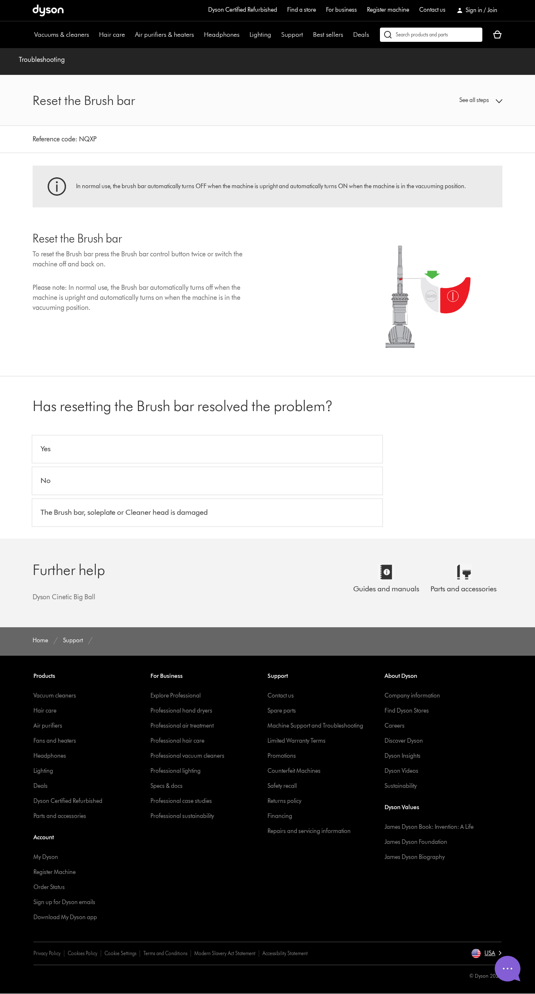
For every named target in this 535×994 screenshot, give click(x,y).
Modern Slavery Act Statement (224, 953)
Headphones (221, 34)
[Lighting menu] (275, 35)
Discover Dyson (404, 740)
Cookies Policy (82, 953)
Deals (361, 34)
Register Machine (54, 872)
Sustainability (401, 786)
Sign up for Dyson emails (64, 902)
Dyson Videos (401, 770)
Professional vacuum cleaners (187, 755)
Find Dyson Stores (407, 710)
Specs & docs (166, 786)
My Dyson (45, 857)
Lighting (260, 34)
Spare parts (282, 710)
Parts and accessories (59, 816)
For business (341, 9)
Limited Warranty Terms (297, 740)
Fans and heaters (54, 740)
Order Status (49, 887)
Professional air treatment (182, 725)
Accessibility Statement (285, 953)
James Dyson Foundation (416, 842)
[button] (448, 100)
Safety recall (282, 786)
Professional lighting (175, 770)
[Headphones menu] (243, 35)
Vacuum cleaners (54, 695)
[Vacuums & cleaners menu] (93, 35)
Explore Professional (175, 695)
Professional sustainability (182, 816)
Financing (280, 816)
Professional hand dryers (181, 710)
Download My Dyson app (65, 917)
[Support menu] (307, 35)
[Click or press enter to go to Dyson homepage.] (48, 10)
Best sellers (328, 34)
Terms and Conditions (165, 953)
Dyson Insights (402, 755)
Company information (412, 695)
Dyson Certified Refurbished (242, 9)
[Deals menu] (373, 35)
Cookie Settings (120, 953)
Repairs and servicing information (309, 831)
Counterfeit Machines (294, 770)
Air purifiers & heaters (164, 34)
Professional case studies (181, 801)
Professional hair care (177, 740)
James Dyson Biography (415, 857)
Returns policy (284, 801)
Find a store (301, 9)
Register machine (388, 9)
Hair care (112, 34)
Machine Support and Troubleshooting (315, 725)
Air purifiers (47, 725)
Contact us (432, 9)
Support (292, 34)
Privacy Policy (47, 953)
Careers (395, 725)
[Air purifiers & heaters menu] (198, 35)
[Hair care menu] (129, 35)
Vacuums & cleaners (61, 34)
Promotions (282, 755)
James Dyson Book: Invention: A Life (429, 826)
